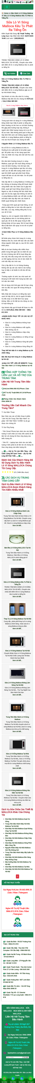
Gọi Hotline (11, 73)
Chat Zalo (26, 73)
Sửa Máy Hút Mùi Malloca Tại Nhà (17, 867)
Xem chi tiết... (17, 525)
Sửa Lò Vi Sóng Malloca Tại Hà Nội (17, 651)
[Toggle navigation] (7, 7)
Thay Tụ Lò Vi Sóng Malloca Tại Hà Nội (17, 619)
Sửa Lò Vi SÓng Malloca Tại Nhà (17, 754)
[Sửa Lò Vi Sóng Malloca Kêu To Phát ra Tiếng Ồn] (17, 49)
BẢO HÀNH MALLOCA (15, 1008)
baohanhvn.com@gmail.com (19, 1053)
